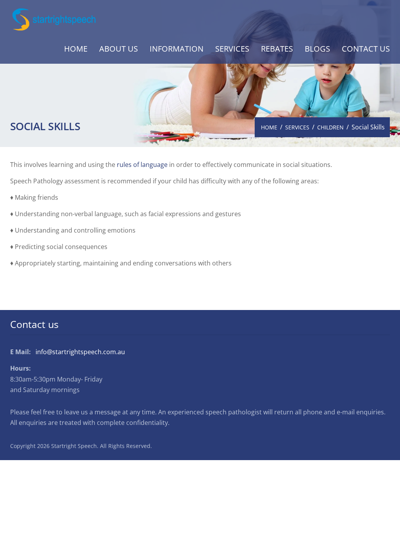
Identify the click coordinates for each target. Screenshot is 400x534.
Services (232, 48)
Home (76, 48)
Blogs (317, 48)
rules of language (142, 164)
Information (177, 48)
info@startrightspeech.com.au (80, 352)
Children (330, 127)
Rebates (277, 48)
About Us (118, 48)
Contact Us (366, 48)
